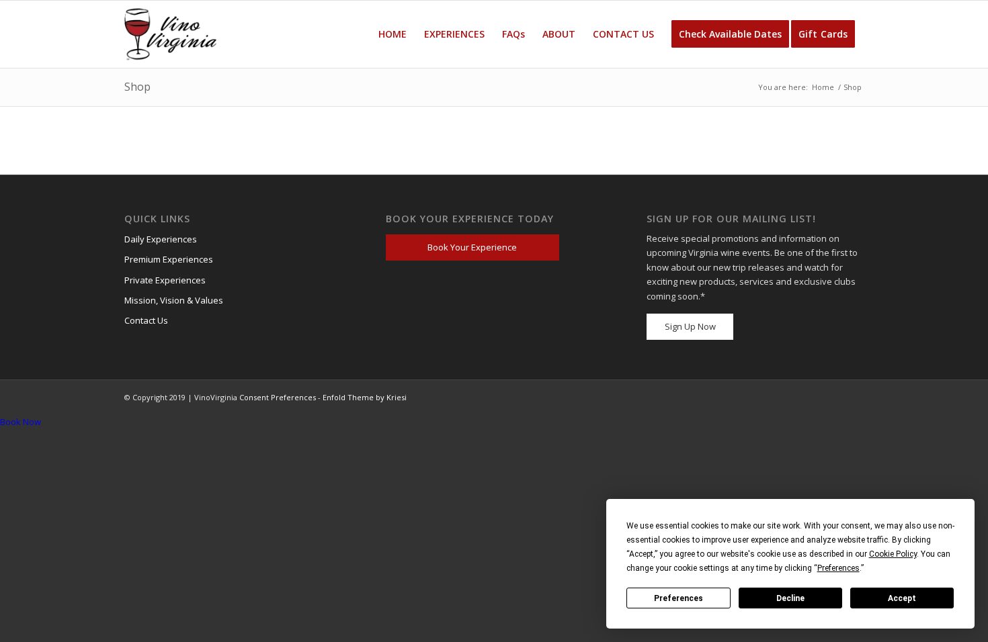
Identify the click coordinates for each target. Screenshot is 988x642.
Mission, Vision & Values (173, 300)
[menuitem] (392, 34)
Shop (137, 86)
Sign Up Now (690, 326)
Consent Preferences (277, 397)
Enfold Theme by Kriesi (365, 397)
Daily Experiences (160, 239)
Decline (790, 598)
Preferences (678, 598)
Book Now (20, 422)
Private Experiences (165, 280)
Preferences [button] (838, 568)
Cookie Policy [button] (893, 554)
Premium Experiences (168, 259)
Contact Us (146, 320)
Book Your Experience (472, 247)
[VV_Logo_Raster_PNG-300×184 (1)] (170, 34)
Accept (902, 598)
